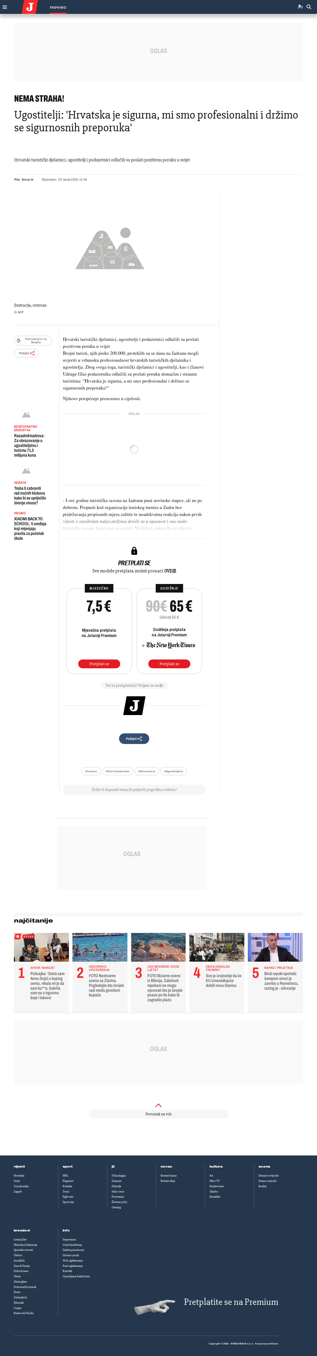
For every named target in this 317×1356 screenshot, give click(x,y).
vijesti (19, 1166)
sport (68, 1166)
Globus (18, 1255)
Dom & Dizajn (22, 1266)
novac (167, 1166)
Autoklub (19, 1260)
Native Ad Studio (24, 1313)
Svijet (17, 1181)
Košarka (67, 1186)
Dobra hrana (21, 1271)
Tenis (66, 1191)
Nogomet (68, 1181)
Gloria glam (20, 1282)
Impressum (69, 1239)
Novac (58, 7)
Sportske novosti (23, 1250)
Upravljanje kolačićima (76, 1276)
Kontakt (67, 1271)
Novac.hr (27, 179)
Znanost (116, 1181)
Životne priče (119, 1202)
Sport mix (68, 1202)
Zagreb (18, 1191)
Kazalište (215, 1197)
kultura (216, 1166)
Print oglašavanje (73, 1266)
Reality (263, 1186)
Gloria (17, 1276)
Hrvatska (19, 1175)
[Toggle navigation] (3, 5)
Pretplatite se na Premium (231, 1302)
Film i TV (215, 1181)
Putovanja (118, 1197)
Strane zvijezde (268, 1181)
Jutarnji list (20, 1239)
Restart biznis (169, 1175)
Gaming (116, 1207)
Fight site (68, 1197)
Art (211, 1175)
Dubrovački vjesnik (25, 1287)
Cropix (17, 1308)
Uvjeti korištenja (72, 1245)
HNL (65, 1175)
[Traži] (308, 7)
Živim (17, 1292)
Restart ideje (168, 1181)
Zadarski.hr (20, 1297)
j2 (113, 1166)
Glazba (214, 1191)
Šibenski (19, 1303)
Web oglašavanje (73, 1260)
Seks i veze (118, 1191)
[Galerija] (110, 247)
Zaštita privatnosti (73, 1250)
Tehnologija (119, 1175)
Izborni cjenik (71, 1255)
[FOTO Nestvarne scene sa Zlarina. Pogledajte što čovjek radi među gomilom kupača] (99, 948)
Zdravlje (116, 1186)
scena (265, 1166)
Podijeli (24, 353)
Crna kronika (21, 1186)
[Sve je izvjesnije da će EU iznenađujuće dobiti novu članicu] (216, 948)
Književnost (217, 1186)
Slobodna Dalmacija (25, 1245)
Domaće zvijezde (269, 1175)
